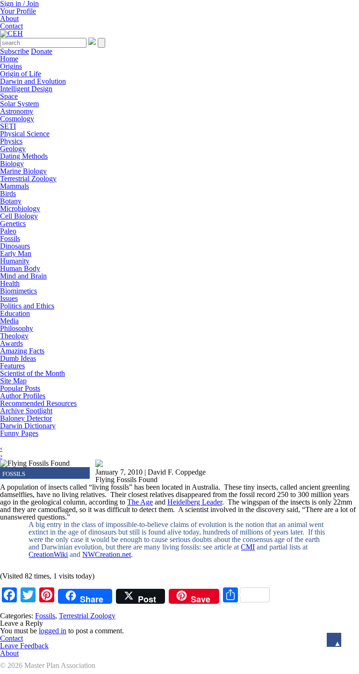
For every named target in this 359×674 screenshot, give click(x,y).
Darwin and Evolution (33, 81)
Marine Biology (23, 171)
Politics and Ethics (27, 306)
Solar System (19, 104)
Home (9, 59)
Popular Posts (20, 388)
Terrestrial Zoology (28, 179)
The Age (140, 502)
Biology (12, 164)
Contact (11, 26)
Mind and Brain (23, 276)
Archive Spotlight (26, 411)
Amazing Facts (22, 351)
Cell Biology (19, 216)
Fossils (10, 238)
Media (9, 321)
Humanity (14, 261)
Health (10, 283)
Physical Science (25, 134)
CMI (248, 547)
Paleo (8, 231)
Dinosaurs (15, 246)
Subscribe (14, 51)
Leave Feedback (24, 646)
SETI (8, 126)
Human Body (20, 268)
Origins (11, 66)
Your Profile (18, 11)
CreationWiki (48, 554)
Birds (8, 194)
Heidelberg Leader (194, 502)
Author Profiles (22, 396)
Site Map (13, 381)
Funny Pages (19, 433)
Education (15, 313)
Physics (11, 141)
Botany (11, 201)
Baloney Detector (26, 418)
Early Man (15, 253)
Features (12, 366)
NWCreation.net (106, 554)
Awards (11, 343)
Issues (9, 298)
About (9, 18)
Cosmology (17, 119)
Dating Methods (24, 156)
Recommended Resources (38, 403)
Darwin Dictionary (28, 426)
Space (9, 96)
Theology (14, 336)
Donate (41, 51)
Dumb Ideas (18, 358)
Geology (13, 149)
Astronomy (16, 111)
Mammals (14, 186)
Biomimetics (18, 291)
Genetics (13, 223)
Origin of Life (20, 74)
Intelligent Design (26, 89)
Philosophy (16, 328)
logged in (52, 631)
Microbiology (20, 208)
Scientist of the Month (32, 373)
